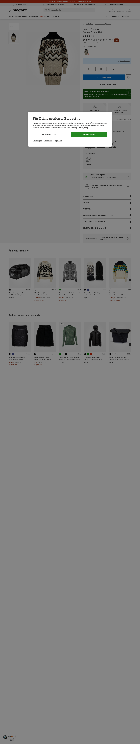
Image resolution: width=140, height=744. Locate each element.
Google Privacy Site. (80, 128)
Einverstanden (89, 134)
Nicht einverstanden (51, 134)
